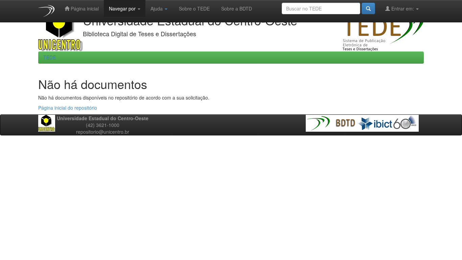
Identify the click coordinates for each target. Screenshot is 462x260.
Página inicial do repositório (67, 107)
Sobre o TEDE (194, 8)
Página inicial (84, 8)
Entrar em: (402, 8)
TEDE (49, 57)
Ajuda (157, 8)
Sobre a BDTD (236, 8)
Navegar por (123, 8)
